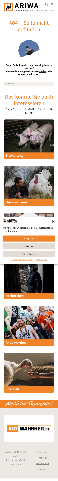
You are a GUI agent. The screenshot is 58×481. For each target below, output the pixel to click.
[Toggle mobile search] (46, 4)
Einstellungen (29, 254)
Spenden (42, 469)
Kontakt (46, 10)
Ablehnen (29, 246)
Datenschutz (42, 463)
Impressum (41, 259)
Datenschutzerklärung (22, 259)
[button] (53, 221)
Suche (42, 71)
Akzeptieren (29, 238)
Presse (41, 10)
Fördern (51, 10)
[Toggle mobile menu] (52, 4)
